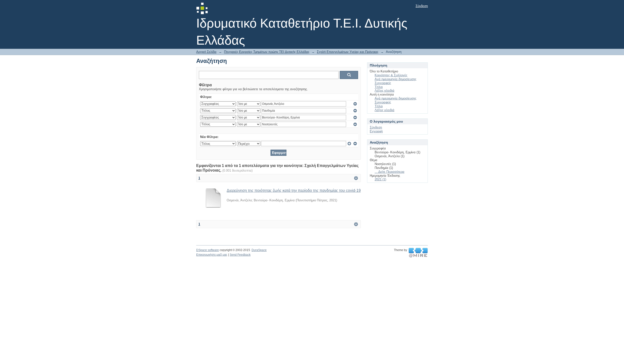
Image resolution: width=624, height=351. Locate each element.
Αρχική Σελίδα (206, 52)
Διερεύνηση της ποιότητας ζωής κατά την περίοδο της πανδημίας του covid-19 (294, 190)
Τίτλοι (379, 87)
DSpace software (207, 250)
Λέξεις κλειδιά (384, 90)
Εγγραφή (376, 131)
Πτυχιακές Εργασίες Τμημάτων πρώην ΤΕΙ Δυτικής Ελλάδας (266, 52)
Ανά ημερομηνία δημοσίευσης (395, 79)
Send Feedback (240, 254)
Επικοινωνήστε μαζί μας (211, 254)
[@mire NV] (418, 252)
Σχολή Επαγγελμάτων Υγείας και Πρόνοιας (347, 52)
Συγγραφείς (383, 83)
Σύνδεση (422, 6)
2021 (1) (380, 179)
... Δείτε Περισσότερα (389, 172)
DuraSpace (259, 250)
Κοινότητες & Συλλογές (391, 75)
